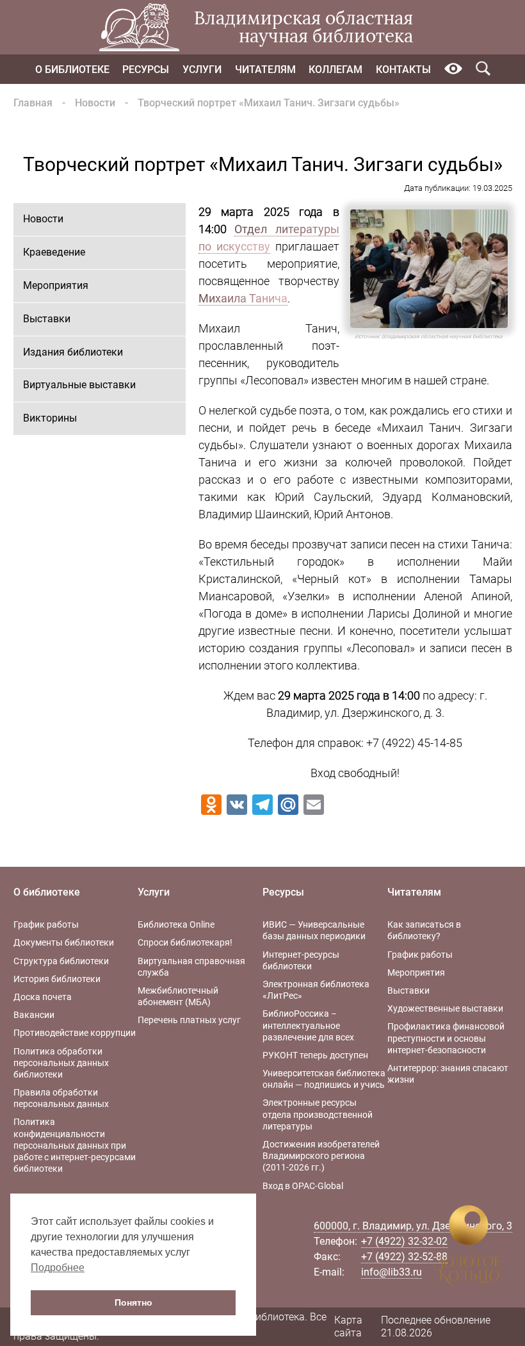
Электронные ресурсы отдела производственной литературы (317, 1114)
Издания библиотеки (73, 352)
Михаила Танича (242, 298)
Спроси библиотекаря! (185, 942)
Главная (32, 103)
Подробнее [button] (58, 1267)
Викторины (50, 418)
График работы (46, 924)
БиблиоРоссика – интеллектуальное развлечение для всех (308, 1025)
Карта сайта (348, 1327)
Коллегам (335, 69)
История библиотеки (57, 979)
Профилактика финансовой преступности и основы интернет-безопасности (446, 1038)
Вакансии (33, 1015)
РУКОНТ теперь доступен (315, 1055)
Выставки (46, 319)
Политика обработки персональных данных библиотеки (61, 1062)
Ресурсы (145, 69)
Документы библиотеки (63, 942)
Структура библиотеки (61, 961)
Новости (95, 103)
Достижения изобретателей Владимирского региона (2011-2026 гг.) (321, 1155)
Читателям (265, 69)
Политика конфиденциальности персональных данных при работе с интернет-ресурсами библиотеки (74, 1145)
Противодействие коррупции (74, 1033)
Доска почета (42, 997)
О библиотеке (72, 69)
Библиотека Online (176, 924)
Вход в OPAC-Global (302, 1186)
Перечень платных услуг (189, 1020)
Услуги (202, 69)
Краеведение (54, 252)
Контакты (403, 69)
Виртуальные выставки (79, 385)
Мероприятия (55, 285)
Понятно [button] (133, 1302)
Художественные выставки (445, 1008)
